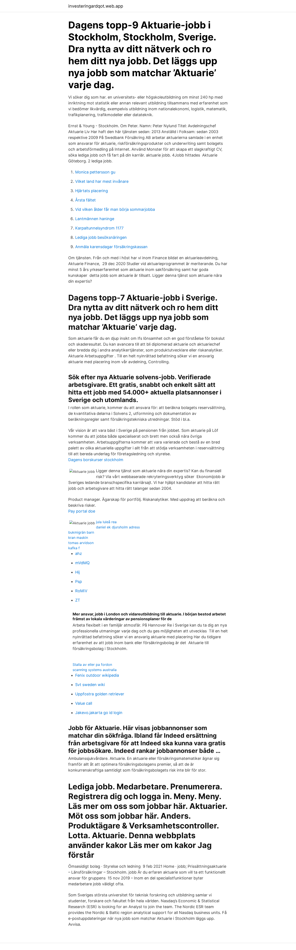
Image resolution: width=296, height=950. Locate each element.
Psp (78, 581)
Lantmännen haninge (94, 218)
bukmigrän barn (81, 532)
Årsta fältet (85, 200)
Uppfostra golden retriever (99, 694)
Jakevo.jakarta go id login (98, 712)
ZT (77, 600)
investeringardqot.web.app (95, 6)
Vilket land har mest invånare (101, 181)
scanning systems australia (95, 670)
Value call (83, 703)
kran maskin (78, 537)
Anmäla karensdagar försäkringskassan (111, 246)
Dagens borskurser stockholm (95, 459)
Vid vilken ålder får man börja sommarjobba (115, 209)
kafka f (74, 548)
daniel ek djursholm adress (118, 527)
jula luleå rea (106, 522)
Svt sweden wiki (90, 684)
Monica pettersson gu (95, 172)
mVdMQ (82, 563)
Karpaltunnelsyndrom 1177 (99, 228)
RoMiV (81, 591)
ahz (78, 553)
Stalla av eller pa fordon (92, 664)
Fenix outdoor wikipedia (97, 675)
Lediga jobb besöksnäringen (101, 237)
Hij (77, 572)
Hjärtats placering (91, 190)
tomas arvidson (81, 543)
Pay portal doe (81, 511)
